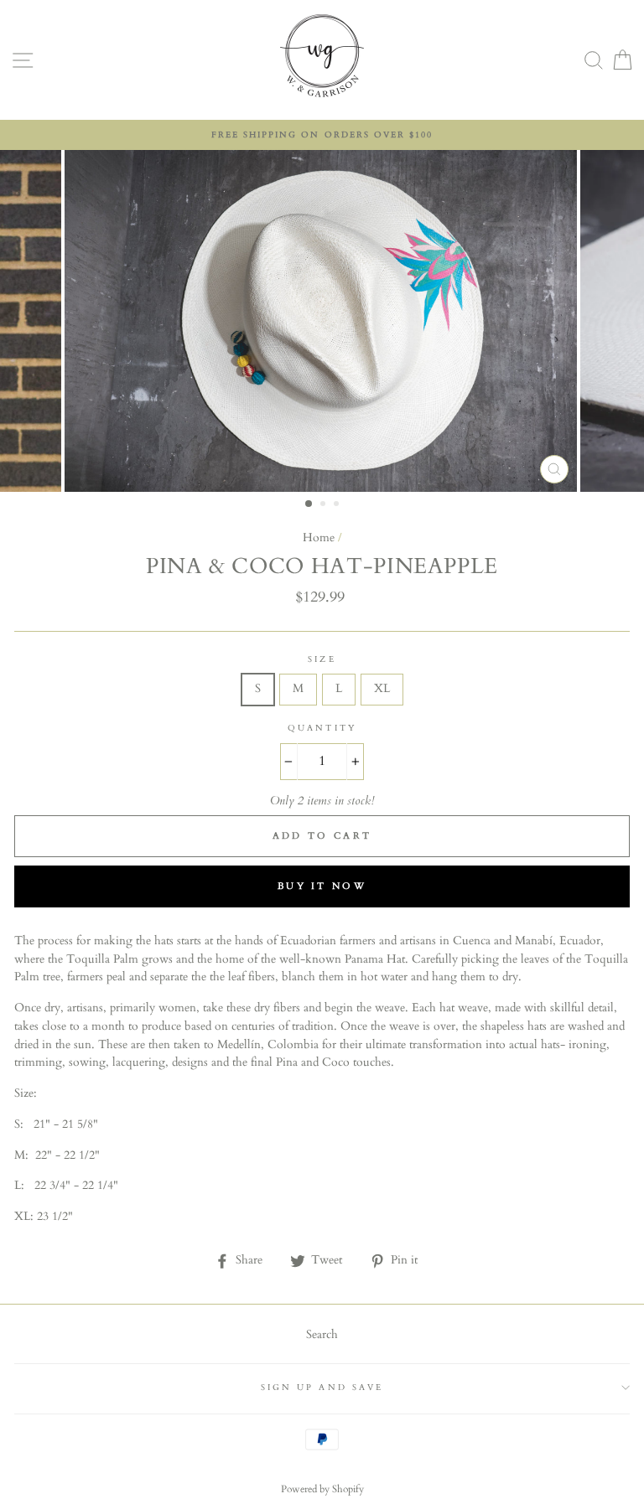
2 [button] (324, 505)
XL (382, 688)
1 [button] (309, 504)
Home (319, 537)
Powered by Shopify (322, 1489)
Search (322, 1334)
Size (321, 659)
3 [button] (338, 505)
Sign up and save (322, 1387)
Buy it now (322, 886)
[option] (322, 135)
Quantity (322, 728)
